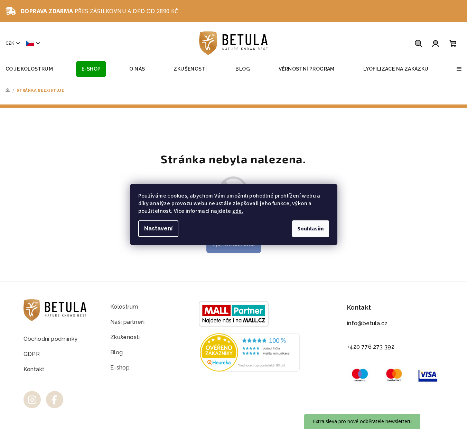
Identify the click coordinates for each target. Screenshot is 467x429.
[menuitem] (29, 69)
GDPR (32, 354)
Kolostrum (124, 306)
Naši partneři (127, 322)
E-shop (120, 367)
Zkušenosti (125, 337)
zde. (237, 211)
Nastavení (158, 228)
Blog (116, 352)
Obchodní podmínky (51, 339)
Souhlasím (310, 228)
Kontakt (34, 369)
